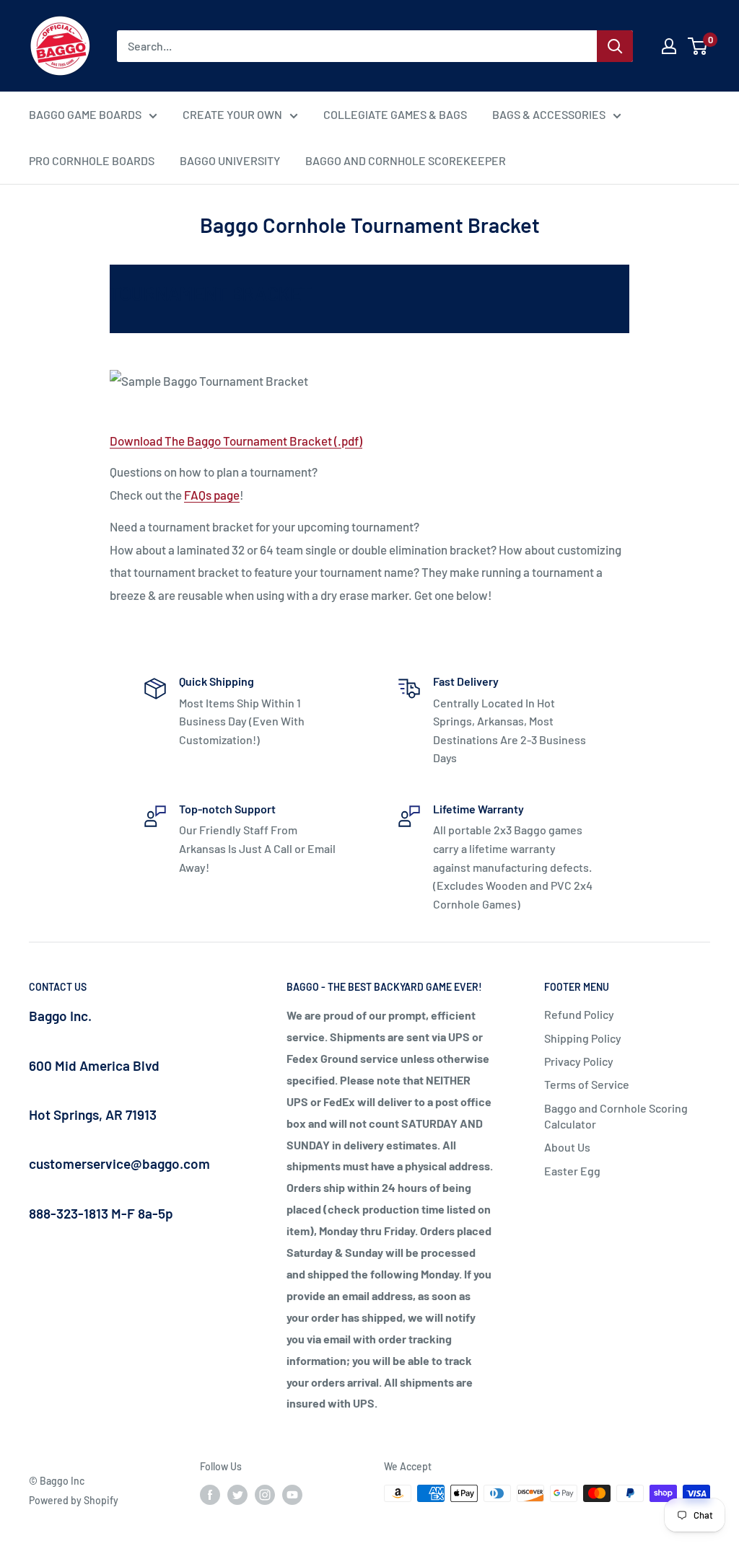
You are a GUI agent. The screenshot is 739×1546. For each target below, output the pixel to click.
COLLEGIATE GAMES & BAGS (395, 114)
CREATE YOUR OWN (232, 114)
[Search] (615, 46)
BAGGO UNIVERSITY (230, 160)
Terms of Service (586, 1084)
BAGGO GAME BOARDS (85, 114)
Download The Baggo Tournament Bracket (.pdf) (236, 440)
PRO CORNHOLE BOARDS (91, 160)
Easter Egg (572, 1171)
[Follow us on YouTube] (292, 1495)
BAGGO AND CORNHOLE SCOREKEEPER (405, 160)
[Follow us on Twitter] (237, 1495)
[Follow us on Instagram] (265, 1495)
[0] (698, 46)
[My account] (669, 46)
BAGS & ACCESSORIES (548, 114)
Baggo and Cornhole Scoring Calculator (616, 1116)
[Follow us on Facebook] (210, 1495)
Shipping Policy (582, 1038)
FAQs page (212, 494)
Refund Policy (579, 1014)
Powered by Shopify (73, 1500)
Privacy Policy (578, 1061)
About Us (567, 1147)
